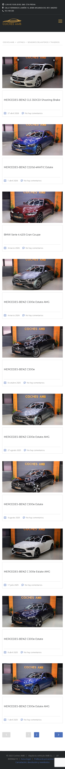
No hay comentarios (33, 113)
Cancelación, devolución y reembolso (32, 762)
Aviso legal (26, 759)
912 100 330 (9, 11)
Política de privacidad (44, 759)
